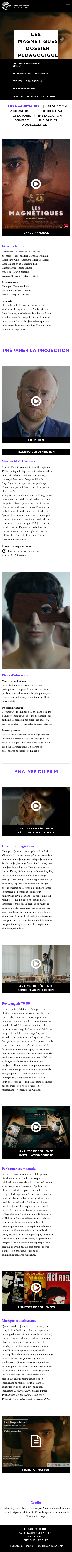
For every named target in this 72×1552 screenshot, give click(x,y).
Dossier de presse (17, 551)
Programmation (22, 73)
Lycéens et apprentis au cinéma (27, 64)
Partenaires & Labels (34, 1533)
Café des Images (15, 6)
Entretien (36, 439)
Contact (52, 96)
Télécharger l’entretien (36, 452)
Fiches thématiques (24, 88)
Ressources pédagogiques (28, 96)
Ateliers (17, 81)
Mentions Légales (35, 1540)
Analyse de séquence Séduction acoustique (36, 830)
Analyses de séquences (36, 1307)
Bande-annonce (36, 232)
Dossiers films (34, 81)
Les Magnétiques (23, 106)
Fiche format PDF (36, 1469)
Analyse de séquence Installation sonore (36, 1153)
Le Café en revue (35, 1529)
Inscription (41, 73)
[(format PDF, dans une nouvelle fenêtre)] (36, 1441)
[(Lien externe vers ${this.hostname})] (36, 184)
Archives (35, 1536)
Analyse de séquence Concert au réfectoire (36, 988)
